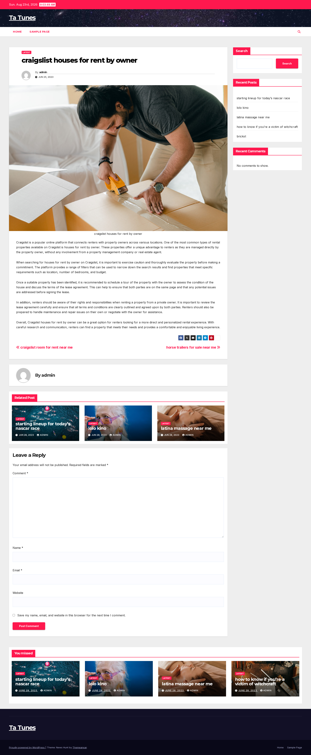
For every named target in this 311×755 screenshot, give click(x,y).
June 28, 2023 (28, 690)
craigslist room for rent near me (46, 347)
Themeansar (80, 747)
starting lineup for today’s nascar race (42, 426)
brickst (241, 136)
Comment (20, 473)
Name (18, 548)
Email (17, 570)
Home (17, 31)
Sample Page (40, 31)
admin (43, 72)
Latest (26, 52)
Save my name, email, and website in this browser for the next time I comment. (71, 615)
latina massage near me (186, 428)
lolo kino (97, 428)
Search (242, 51)
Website (18, 593)
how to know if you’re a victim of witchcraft (267, 127)
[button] (299, 31)
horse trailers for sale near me (191, 347)
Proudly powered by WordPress (27, 747)
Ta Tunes (22, 17)
